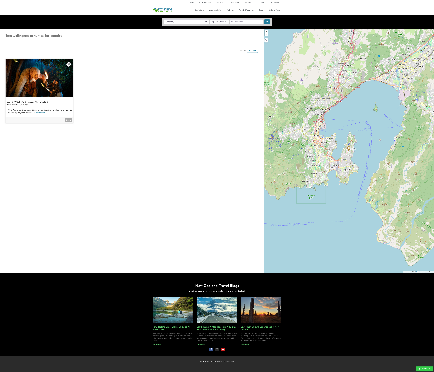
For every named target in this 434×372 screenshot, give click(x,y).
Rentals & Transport (246, 10)
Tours (261, 10)
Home (192, 3)
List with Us (274, 3)
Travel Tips (220, 3)
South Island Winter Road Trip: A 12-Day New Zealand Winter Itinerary (216, 328)
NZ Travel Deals (205, 3)
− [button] (266, 34)
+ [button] (266, 31)
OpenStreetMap (421, 272)
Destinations (199, 10)
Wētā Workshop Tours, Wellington (27, 102)
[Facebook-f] (211, 349)
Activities (230, 10)
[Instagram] (217, 349)
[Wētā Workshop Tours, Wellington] (349, 148)
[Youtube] (223, 349)
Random (252, 51)
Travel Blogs (248, 3)
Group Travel (234, 3)
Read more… (40, 112)
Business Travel (274, 10)
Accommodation (215, 10)
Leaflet (406, 272)
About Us (261, 3)
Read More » (157, 344)
